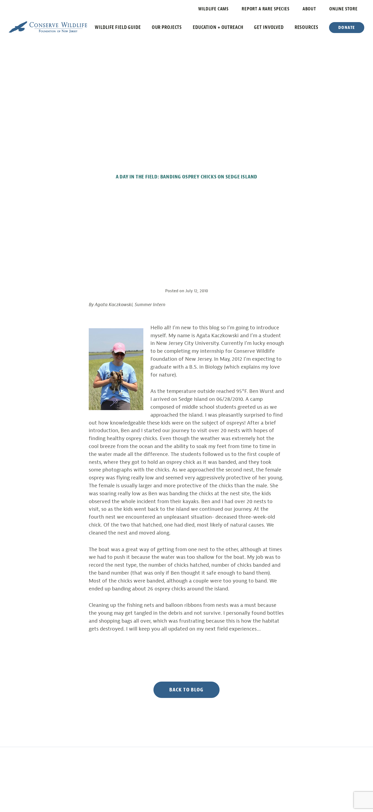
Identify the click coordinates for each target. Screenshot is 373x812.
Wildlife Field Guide (118, 27)
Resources (306, 27)
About (309, 9)
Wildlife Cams (213, 9)
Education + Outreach (218, 27)
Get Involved (269, 27)
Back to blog (186, 689)
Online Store (343, 9)
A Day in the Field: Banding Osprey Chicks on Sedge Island (186, 177)
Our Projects (167, 27)
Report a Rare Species (265, 9)
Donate (346, 27)
